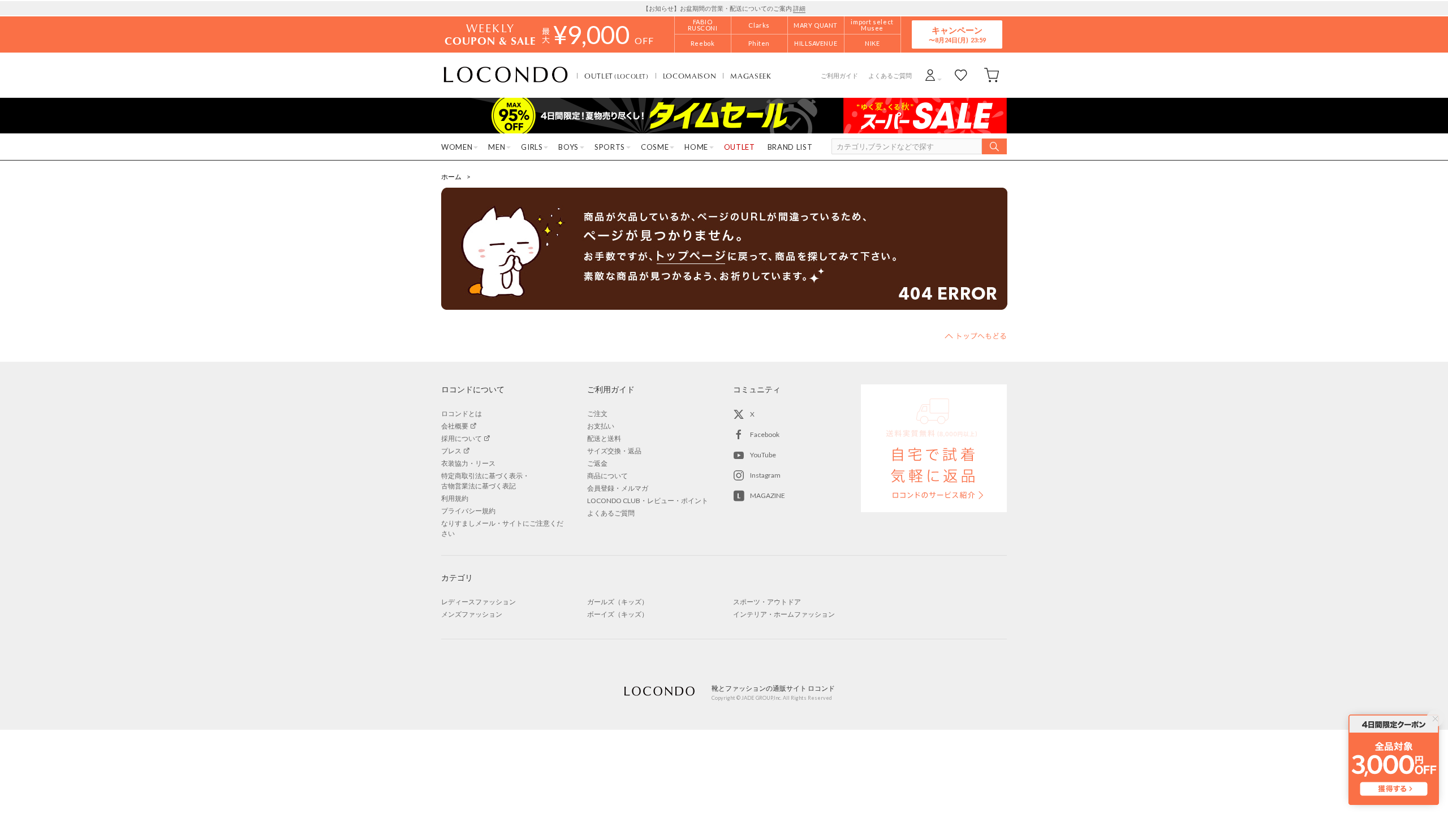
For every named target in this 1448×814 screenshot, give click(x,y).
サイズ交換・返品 (614, 451)
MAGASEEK (750, 76)
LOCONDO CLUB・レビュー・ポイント (647, 500)
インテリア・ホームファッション (784, 614)
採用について (461, 438)
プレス (451, 451)
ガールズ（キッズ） (617, 601)
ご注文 (597, 413)
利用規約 (454, 498)
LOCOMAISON (690, 76)
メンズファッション (471, 614)
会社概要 (454, 426)
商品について (607, 475)
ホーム (451, 176)
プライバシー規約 (468, 510)
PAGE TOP (976, 335)
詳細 (799, 8)
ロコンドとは (461, 413)
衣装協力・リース (468, 463)
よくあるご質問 (890, 75)
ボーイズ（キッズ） (617, 614)
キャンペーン (957, 34)
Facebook (764, 434)
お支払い (600, 426)
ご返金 (597, 463)
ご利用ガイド (839, 75)
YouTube (763, 455)
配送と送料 (604, 438)
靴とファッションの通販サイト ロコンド (505, 75)
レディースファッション (478, 601)
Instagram (765, 475)
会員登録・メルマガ (617, 488)
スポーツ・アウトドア (767, 601)
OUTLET (616, 76)
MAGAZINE (767, 495)
